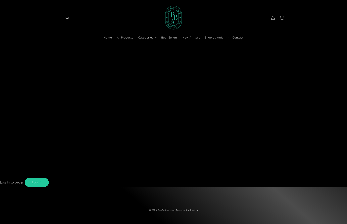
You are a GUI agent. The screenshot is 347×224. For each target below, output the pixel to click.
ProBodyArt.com (166, 210)
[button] (67, 17)
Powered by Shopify (187, 210)
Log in (37, 182)
